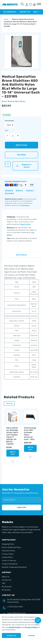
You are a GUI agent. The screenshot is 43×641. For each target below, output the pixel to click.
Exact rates (25, 224)
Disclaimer (9, 193)
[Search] (22, 4)
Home (6, 19)
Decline (31, 635)
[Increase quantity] (18, 135)
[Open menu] (39, 4)
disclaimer (26, 205)
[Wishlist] (30, 4)
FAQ (3, 583)
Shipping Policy (8, 544)
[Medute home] (10, 4)
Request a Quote (26, 166)
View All (9, 403)
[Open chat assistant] (38, 620)
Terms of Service (9, 561)
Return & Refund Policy (11, 547)
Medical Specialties (17, 101)
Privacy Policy (8, 554)
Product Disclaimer (10, 564)
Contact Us (25, 12)
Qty (6, 130)
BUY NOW (21, 155)
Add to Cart (13, 453)
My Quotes (6, 590)
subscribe (21, 507)
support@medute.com (16, 613)
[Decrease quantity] (7, 135)
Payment (30, 190)
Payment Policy (8, 551)
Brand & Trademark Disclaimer (14, 567)
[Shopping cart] (34, 4)
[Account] (26, 4)
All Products (10, 12)
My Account (7, 587)
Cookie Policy (7, 557)
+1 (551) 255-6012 (15, 607)
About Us (5, 577)
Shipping (9, 190)
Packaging (9, 121)
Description (21, 255)
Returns (19, 190)
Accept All (11, 635)
